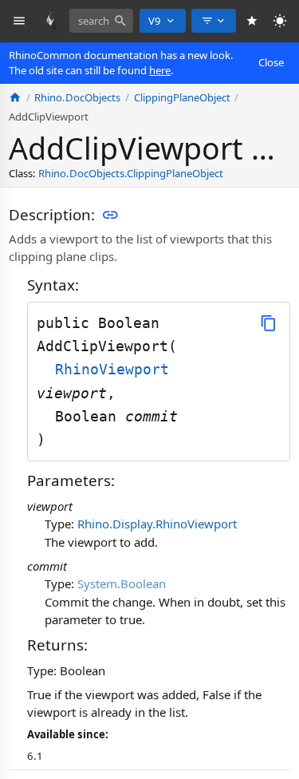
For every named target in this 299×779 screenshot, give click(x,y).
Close (271, 62)
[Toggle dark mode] (280, 21)
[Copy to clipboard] (268, 322)
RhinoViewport (112, 369)
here (160, 70)
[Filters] (213, 21)
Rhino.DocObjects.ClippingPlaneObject (130, 173)
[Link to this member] (110, 215)
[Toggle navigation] (19, 21)
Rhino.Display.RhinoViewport (157, 524)
